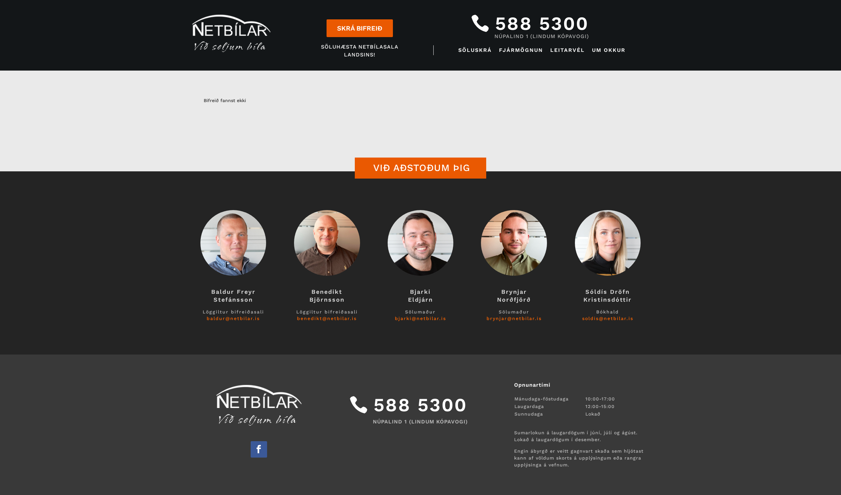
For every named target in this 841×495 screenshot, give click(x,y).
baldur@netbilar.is (233, 318)
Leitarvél (567, 50)
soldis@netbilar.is (607, 318)
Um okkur (608, 50)
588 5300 (542, 23)
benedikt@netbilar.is (327, 318)
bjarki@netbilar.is (420, 318)
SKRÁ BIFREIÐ (359, 28)
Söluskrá (475, 50)
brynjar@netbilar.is (514, 318)
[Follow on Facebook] (259, 449)
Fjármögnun (521, 50)
